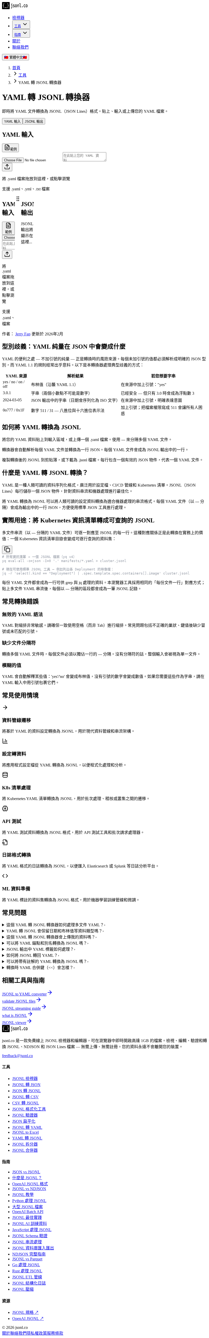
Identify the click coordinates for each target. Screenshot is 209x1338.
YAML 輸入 (12, 121)
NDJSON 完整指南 (29, 1254)
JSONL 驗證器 (25, 1115)
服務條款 (55, 1333)
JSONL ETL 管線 (27, 1277)
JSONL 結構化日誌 (29, 1283)
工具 (17, 26)
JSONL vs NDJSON (29, 1189)
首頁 (16, 68)
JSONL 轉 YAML (27, 1127)
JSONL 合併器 (25, 1150)
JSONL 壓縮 (23, 1289)
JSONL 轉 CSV (25, 1097)
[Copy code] (7, 550)
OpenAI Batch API (27, 1211)
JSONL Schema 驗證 (29, 1236)
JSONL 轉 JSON (26, 1085)
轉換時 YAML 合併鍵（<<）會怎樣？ (40, 967)
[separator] (18, 263)
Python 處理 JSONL (29, 1201)
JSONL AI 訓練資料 (29, 1223)
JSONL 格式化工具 (29, 1109)
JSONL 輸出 (34, 121)
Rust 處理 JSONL (27, 1271)
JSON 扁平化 (23, 1121)
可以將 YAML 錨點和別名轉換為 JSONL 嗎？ (47, 943)
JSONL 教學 (23, 1194)
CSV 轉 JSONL (25, 1103)
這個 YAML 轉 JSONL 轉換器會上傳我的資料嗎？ (51, 937)
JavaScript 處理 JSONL (31, 1230)
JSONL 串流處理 (27, 1242)
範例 (13, 149)
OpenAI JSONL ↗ (28, 1318)
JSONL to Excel (25, 1132)
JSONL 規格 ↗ (25, 1312)
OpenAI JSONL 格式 (30, 1184)
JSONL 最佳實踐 (27, 1217)
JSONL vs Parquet (27, 1259)
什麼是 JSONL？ (27, 1178)
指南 (17, 35)
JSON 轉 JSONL (26, 1091)
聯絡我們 (20, 47)
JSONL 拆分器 (25, 1144)
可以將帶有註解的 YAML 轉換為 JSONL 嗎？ (47, 961)
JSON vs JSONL (26, 1172)
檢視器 (18, 18)
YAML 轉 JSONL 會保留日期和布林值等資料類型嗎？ (55, 931)
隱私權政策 (37, 1333)
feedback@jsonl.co (17, 1056)
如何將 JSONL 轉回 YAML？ (32, 955)
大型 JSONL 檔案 (27, 1207)
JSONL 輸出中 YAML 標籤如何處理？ (40, 949)
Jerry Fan (22, 334)
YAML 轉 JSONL (27, 1138)
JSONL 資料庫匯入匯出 (33, 1248)
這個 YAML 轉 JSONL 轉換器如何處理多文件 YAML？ (55, 925)
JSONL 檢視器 (25, 1078)
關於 (16, 41)
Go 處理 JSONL (26, 1265)
